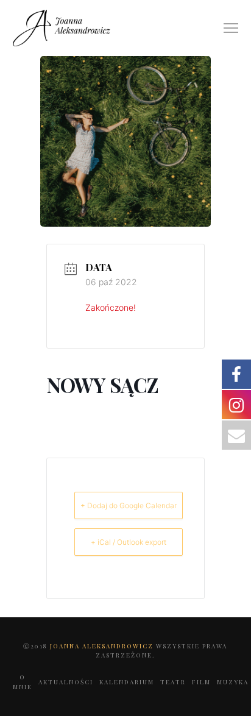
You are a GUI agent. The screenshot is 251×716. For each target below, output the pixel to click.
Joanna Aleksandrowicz (103, 646)
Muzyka (233, 682)
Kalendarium (126, 682)
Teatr (173, 682)
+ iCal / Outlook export (128, 542)
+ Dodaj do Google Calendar (128, 505)
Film (201, 682)
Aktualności (65, 682)
